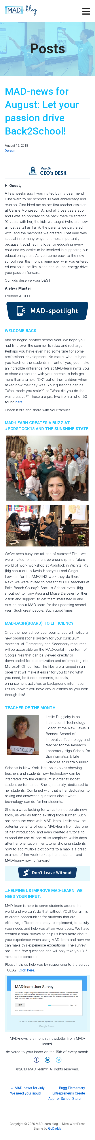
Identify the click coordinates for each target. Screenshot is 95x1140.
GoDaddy (54, 1129)
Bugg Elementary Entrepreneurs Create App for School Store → (66, 1093)
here (19, 402)
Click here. (27, 970)
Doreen (10, 151)
